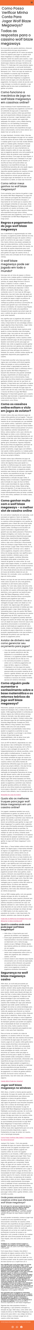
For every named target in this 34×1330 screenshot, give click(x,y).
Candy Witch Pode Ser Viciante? (12, 1081)
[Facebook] (21, 1327)
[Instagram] (12, 1327)
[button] (31, 2)
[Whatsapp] (17, 1327)
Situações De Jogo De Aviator (11, 795)
